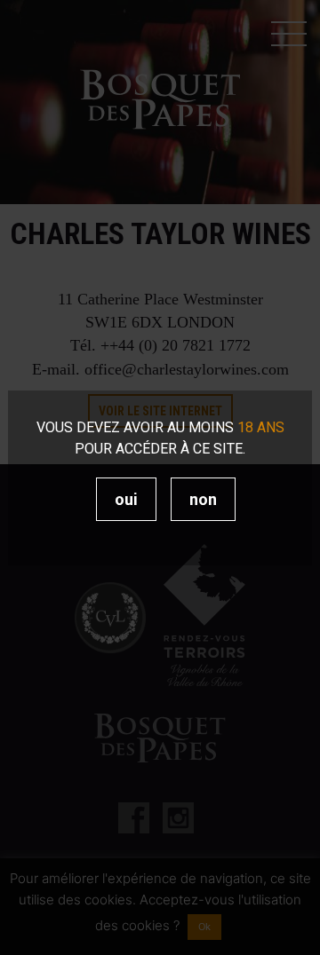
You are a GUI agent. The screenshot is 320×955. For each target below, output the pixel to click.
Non (203, 499)
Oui (126, 499)
